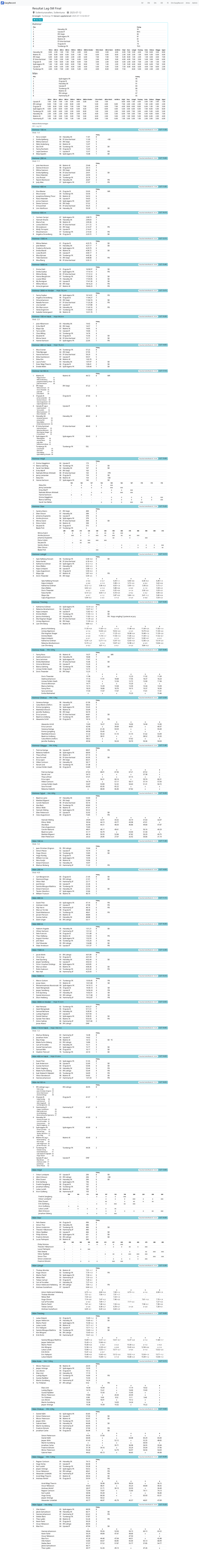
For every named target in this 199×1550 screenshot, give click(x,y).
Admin (194, 3)
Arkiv (187, 3)
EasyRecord (10, 2)
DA (155, 3)
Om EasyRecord (176, 3)
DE (161, 3)
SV (142, 3)
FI (167, 3)
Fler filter (38, 20)
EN (148, 3)
